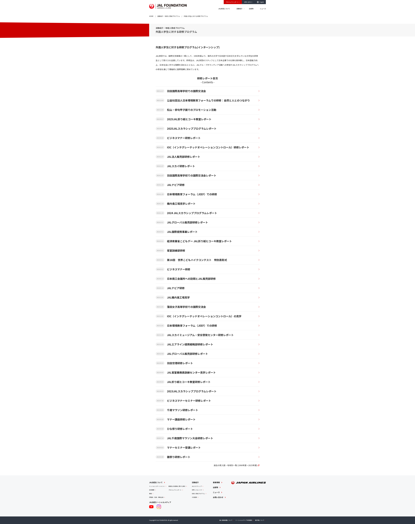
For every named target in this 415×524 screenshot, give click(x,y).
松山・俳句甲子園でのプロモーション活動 (191, 110)
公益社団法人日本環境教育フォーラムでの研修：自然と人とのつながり (208, 100)
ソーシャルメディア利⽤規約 (243, 520)
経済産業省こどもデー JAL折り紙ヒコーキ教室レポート (199, 241)
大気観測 (194, 497)
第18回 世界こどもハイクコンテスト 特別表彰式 (197, 260)
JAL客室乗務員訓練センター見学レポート (191, 372)
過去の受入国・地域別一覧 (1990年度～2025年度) (235, 465)
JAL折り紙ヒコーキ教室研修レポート (189, 382)
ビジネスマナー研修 (178, 269)
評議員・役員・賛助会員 (156, 497)
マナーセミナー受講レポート (184, 447)
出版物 (251, 9)
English (262, 2)
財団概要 (151, 490)
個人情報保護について (225, 520)
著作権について (259, 520)
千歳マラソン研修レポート (182, 410)
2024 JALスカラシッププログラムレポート (192, 213)
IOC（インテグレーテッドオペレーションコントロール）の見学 (204, 316)
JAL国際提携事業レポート (182, 232)
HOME (151, 16)
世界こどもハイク (197, 490)
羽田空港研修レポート (180, 363)
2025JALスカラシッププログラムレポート (191, 128)
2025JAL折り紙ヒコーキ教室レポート (189, 119)
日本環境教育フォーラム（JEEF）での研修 (192, 194)
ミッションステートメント (157, 486)
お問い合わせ (248, 2)
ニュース (263, 9)
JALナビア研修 (176, 185)
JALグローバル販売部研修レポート (187, 222)
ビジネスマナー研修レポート (184, 138)
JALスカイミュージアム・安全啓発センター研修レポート (200, 335)
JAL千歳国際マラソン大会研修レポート (190, 438)
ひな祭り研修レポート (180, 429)
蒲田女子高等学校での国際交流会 (186, 307)
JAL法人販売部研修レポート (183, 157)
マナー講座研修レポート (181, 419)
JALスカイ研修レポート (181, 166)
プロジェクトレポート (232, 2)
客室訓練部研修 (176, 250)
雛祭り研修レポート (178, 457)
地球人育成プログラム (198, 493)
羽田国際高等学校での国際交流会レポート (191, 175)
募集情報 (216, 482)
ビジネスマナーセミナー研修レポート (189, 400)
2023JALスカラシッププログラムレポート (191, 391)
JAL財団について (224, 9)
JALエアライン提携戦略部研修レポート (190, 344)
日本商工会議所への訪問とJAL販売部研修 (191, 278)
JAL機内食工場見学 (178, 297)
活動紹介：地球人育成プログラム (168, 16)
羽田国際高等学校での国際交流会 (186, 91)
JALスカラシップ (197, 486)
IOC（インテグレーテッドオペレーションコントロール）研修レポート (208, 147)
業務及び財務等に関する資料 (176, 486)
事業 (150, 493)
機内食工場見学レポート (181, 203)
